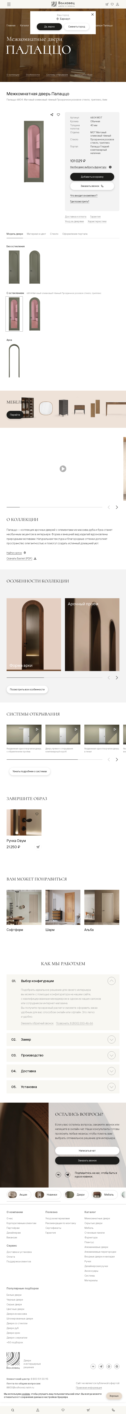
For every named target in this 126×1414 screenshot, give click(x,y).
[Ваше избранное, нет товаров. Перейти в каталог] (112, 4)
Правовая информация (89, 1387)
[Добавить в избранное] (58, 115)
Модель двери (15, 233)
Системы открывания (57, 74)
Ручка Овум (16, 840)
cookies (25, 1393)
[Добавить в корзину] (38, 847)
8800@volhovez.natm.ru (20, 1387)
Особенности (33, 74)
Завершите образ (83, 74)
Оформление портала (74, 233)
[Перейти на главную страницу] (63, 4)
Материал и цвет (36, 233)
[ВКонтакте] (58, 1174)
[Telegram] (67, 1174)
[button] (34, 634)
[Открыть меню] (9, 4)
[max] (109, 1366)
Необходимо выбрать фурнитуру (88, 167)
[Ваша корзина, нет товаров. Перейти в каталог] (107, 4)
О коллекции (13, 74)
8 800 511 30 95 (39, 1378)
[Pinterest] (116, 1366)
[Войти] (117, 4)
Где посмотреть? (79, 201)
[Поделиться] (52, 115)
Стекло (54, 233)
